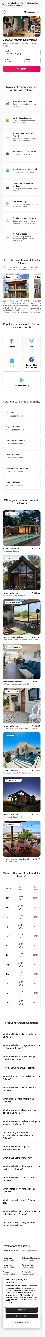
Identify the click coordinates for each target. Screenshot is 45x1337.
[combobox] (22, 53)
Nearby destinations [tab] (10, 1251)
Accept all (22, 1310)
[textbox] (12, 61)
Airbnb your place (31, 12)
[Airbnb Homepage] (4, 12)
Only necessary (21, 1316)
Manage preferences (22, 1322)
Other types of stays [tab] (30, 1251)
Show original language (13, 5)
